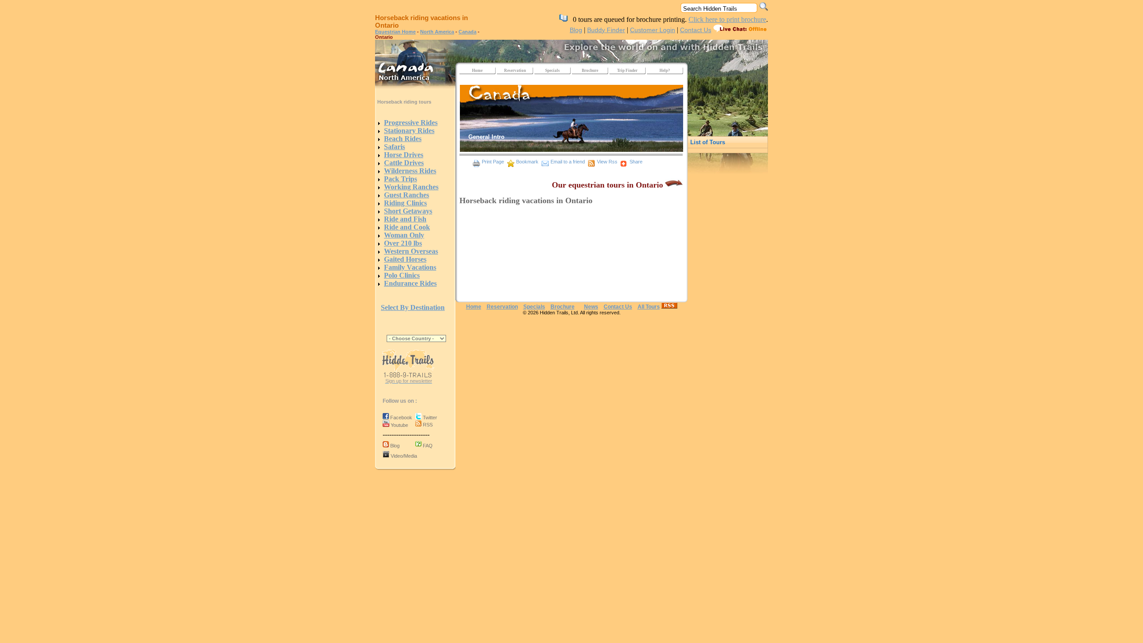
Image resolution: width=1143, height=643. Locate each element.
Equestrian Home (395, 31)
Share (636, 161)
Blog (576, 29)
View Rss (607, 161)
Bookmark (527, 161)
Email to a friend (568, 161)
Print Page (493, 161)
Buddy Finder (606, 29)
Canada (467, 31)
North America (437, 31)
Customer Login (652, 29)
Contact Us (695, 29)
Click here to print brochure (727, 19)
